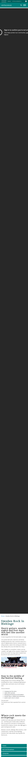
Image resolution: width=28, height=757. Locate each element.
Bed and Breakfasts (8, 749)
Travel (9, 1)
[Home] (6, 5)
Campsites (5, 753)
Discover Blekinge (4, 1)
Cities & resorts (16, 1)
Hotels (4, 746)
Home (2, 616)
